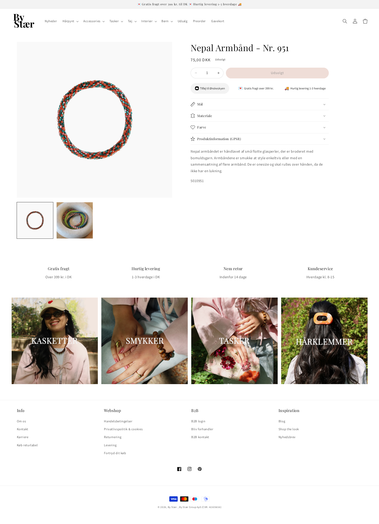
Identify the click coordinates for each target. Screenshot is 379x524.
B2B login (198, 421)
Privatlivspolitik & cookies (123, 429)
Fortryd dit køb (115, 453)
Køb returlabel (27, 445)
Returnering (112, 437)
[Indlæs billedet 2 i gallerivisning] (75, 220)
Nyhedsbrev (287, 437)
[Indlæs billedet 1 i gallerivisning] (35, 220)
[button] (70, 21)
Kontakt (22, 429)
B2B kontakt (200, 437)
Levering (110, 445)
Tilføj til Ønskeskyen (212, 88)
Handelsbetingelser (118, 421)
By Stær (172, 507)
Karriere (23, 437)
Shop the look (289, 429)
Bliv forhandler (202, 429)
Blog (282, 421)
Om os (21, 421)
